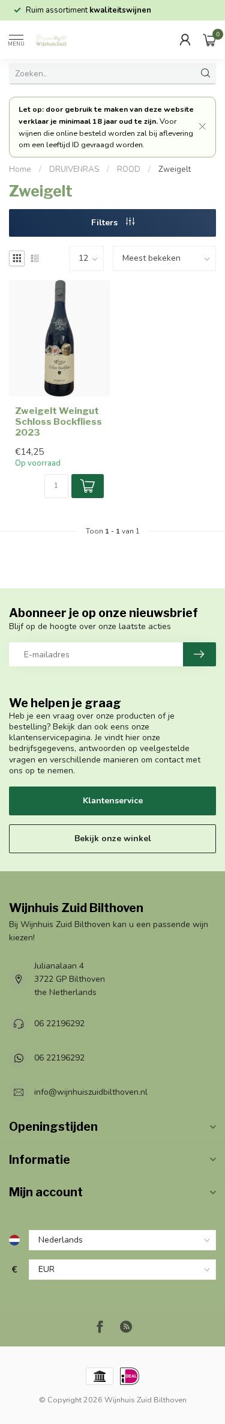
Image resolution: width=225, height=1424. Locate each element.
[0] (209, 40)
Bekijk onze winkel (112, 838)
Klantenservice (113, 800)
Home (20, 169)
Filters (105, 222)
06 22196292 (59, 1023)
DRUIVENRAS (74, 169)
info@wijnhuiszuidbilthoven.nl (91, 1092)
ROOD (128, 169)
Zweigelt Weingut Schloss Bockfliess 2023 (58, 422)
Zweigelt (174, 169)
